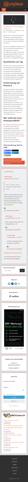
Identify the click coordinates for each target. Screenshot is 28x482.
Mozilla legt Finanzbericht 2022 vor (13, 159)
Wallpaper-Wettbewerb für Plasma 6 (15, 124)
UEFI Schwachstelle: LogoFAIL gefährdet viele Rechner (13, 162)
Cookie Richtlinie (14, 467)
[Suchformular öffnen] (25, 10)
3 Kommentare (12, 32)
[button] (7, 150)
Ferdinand (18, 30)
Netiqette (15, 464)
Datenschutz (14, 458)
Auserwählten (20, 136)
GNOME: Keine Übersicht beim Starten (13, 442)
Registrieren (14, 401)
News (4, 32)
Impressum (14, 470)
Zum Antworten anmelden (11, 210)
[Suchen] (22, 270)
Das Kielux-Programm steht (10, 447)
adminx (7, 216)
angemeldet (12, 256)
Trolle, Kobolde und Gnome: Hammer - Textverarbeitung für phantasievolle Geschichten (13, 427)
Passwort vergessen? (14, 405)
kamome (6, 176)
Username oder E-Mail (9, 381)
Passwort (6, 387)
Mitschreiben (14, 461)
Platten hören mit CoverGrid (10, 420)
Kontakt (14, 473)
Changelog (18, 112)
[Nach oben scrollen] (25, 479)
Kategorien (14, 363)
